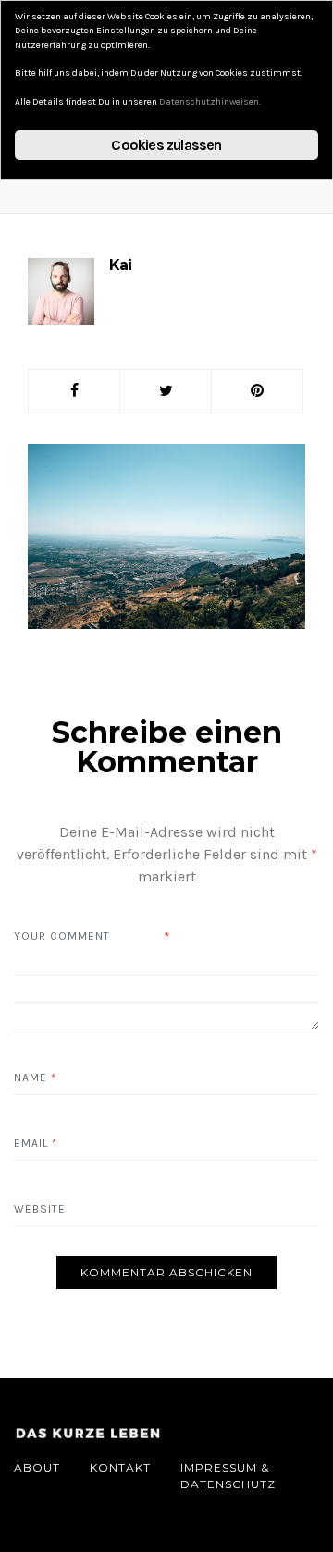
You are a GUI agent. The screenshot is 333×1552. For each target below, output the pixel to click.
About (37, 1467)
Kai (120, 265)
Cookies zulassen (166, 145)
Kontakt (120, 1467)
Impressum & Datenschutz (228, 1475)
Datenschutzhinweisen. (210, 101)
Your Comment (62, 936)
